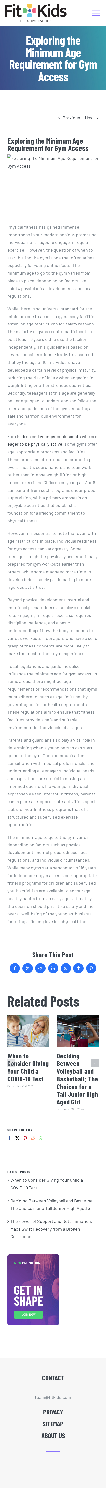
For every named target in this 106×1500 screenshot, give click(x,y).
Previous (71, 117)
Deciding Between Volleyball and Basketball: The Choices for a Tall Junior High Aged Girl (77, 1079)
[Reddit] (33, 1138)
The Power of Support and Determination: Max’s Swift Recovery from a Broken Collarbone (51, 1228)
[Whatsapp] (41, 1138)
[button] (11, 1063)
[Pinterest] (25, 1138)
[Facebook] (9, 1138)
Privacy (53, 1412)
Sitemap (53, 1424)
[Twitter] (17, 1138)
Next (89, 117)
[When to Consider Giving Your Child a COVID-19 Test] (28, 1031)
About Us (53, 1435)
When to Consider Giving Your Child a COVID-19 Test (28, 1067)
